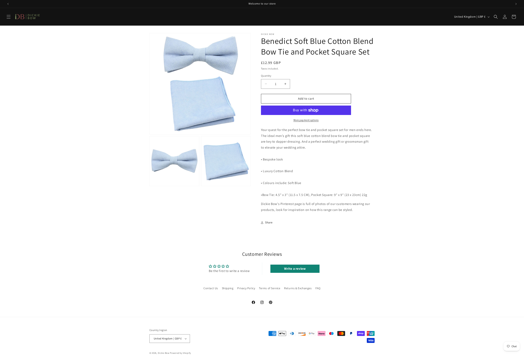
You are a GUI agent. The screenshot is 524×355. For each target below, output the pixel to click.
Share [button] (269, 222)
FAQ (318, 288)
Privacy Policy (246, 288)
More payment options (306, 120)
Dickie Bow (163, 353)
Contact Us (210, 288)
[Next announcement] (516, 4)
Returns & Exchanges (298, 288)
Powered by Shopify (180, 353)
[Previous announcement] (7, 4)
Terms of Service (269, 288)
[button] (8, 16)
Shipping (228, 288)
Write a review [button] (295, 268)
